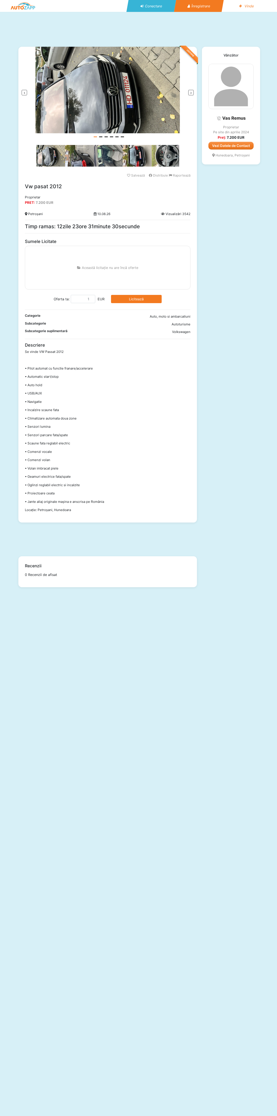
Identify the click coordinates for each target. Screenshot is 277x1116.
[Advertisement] (138, 29)
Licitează (136, 299)
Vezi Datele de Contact (231, 145)
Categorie (32, 316)
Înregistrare (201, 6)
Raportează (181, 175)
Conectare (154, 6)
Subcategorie (35, 323)
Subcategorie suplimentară (46, 331)
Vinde (248, 6)
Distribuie (160, 175)
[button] (219, 118)
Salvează (137, 175)
